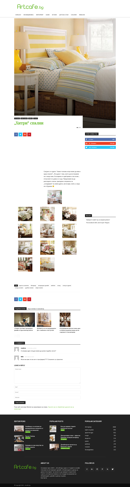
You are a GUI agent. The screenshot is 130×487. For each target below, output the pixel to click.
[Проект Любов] (19, 438)
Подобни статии (20, 309)
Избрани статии (19, 326)
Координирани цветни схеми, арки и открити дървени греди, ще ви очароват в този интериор (70, 330)
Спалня (74, 15)
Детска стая (63, 15)
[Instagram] (97, 469)
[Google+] (92, 469)
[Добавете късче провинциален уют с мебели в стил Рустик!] (47, 320)
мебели (30, 118)
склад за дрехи (67, 285)
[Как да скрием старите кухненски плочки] (53, 429)
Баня (47, 15)
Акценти (62, 326)
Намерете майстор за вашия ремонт (98, 220)
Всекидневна (28, 15)
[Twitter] (112, 469)
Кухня (54, 15)
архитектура (89, 432)
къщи (87, 435)
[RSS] (107, 469)
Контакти (44, 478)
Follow (112, 143)
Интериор (39, 15)
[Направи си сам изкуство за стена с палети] (19, 447)
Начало (18, 15)
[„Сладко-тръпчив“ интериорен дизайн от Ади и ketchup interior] (24, 320)
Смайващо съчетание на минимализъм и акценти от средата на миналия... (34, 428)
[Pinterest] (102, 469)
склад (59, 285)
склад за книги (19, 287)
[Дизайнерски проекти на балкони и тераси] (54, 447)
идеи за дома (24, 118)
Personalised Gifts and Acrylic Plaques (97, 223)
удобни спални (29, 287)
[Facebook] (87, 469)
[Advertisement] (47, 154)
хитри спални (39, 287)
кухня (62, 430)
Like (113, 139)
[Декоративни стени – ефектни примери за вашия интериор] (52, 438)
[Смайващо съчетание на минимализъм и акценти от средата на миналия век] (19, 428)
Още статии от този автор (36, 309)
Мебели (82, 15)
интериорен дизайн (43, 285)
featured (28, 432)
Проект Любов (30, 436)
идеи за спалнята (24, 285)
